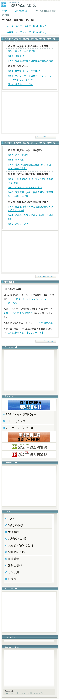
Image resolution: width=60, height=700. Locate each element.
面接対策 (13, 558)
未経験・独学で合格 (20, 545)
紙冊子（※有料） (17, 421)
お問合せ (13, 579)
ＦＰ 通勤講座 (46, 323)
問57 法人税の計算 (18, 155)
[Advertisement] (29, 112)
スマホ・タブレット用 (20, 427)
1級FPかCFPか (17, 552)
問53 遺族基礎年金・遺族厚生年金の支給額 (31, 61)
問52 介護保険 (16, 56)
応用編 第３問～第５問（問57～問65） (27, 32)
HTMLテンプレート (40, 693)
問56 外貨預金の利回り (20, 84)
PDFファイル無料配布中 (21, 414)
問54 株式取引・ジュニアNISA (24, 71)
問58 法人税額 (16, 160)
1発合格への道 (17, 538)
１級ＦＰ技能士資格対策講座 (18, 313)
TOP (4, 11)
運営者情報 (15, 565)
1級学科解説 (15, 525)
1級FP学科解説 (21, 11)
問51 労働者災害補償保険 (22, 51)
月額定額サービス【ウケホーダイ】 (26, 332)
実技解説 (13, 532)
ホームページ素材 (26, 693)
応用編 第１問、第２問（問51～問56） (27, 26)
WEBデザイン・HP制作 (12, 693)
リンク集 (13, 572)
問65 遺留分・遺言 (18, 224)
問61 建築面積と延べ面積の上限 (25, 187)
